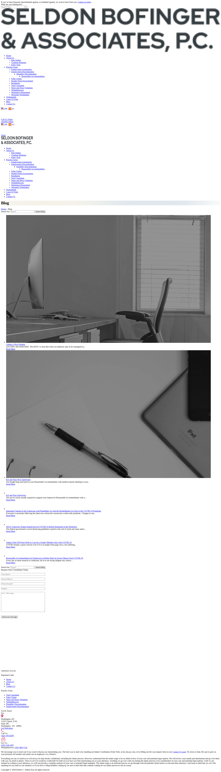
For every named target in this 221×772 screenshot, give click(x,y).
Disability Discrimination (26, 74)
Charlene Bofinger (18, 62)
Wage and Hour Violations (22, 88)
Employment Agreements (21, 69)
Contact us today (84, 2)
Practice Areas (12, 67)
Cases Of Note (12, 99)
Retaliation (15, 83)
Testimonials (11, 97)
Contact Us (10, 104)
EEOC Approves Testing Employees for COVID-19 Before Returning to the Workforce (41, 527)
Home (8, 56)
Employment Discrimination (22, 72)
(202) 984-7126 (21, 747)
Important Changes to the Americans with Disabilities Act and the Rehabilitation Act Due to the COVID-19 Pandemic (53, 511)
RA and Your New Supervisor (18, 480)
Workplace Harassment (20, 92)
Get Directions (7, 728)
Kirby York (15, 65)
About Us (10, 58)
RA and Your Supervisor (16, 495)
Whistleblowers (17, 90)
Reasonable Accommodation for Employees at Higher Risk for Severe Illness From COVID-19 (44, 558)
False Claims (16, 79)
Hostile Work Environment (22, 81)
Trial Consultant (17, 85)
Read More (10, 349)
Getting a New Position (15, 344)
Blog (8, 102)
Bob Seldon (16, 60)
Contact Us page (179, 752)
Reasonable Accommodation (33, 76)
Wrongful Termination (20, 95)
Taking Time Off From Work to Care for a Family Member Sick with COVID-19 (39, 542)
